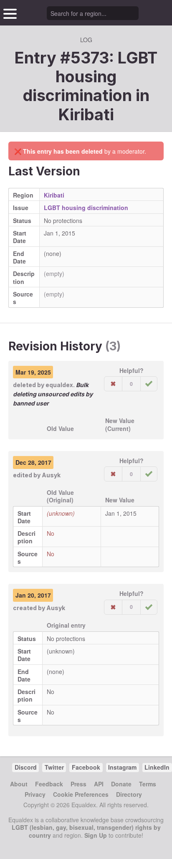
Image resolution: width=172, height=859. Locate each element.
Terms (147, 784)
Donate (121, 784)
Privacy (35, 794)
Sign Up (95, 835)
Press (78, 784)
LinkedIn (156, 767)
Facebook (86, 767)
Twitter (54, 767)
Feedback (49, 784)
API (99, 784)
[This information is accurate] (148, 383)
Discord (26, 767)
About (19, 784)
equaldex (59, 384)
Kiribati (86, 114)
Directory (129, 794)
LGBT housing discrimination (86, 207)
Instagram (122, 767)
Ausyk (51, 475)
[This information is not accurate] (113, 383)
